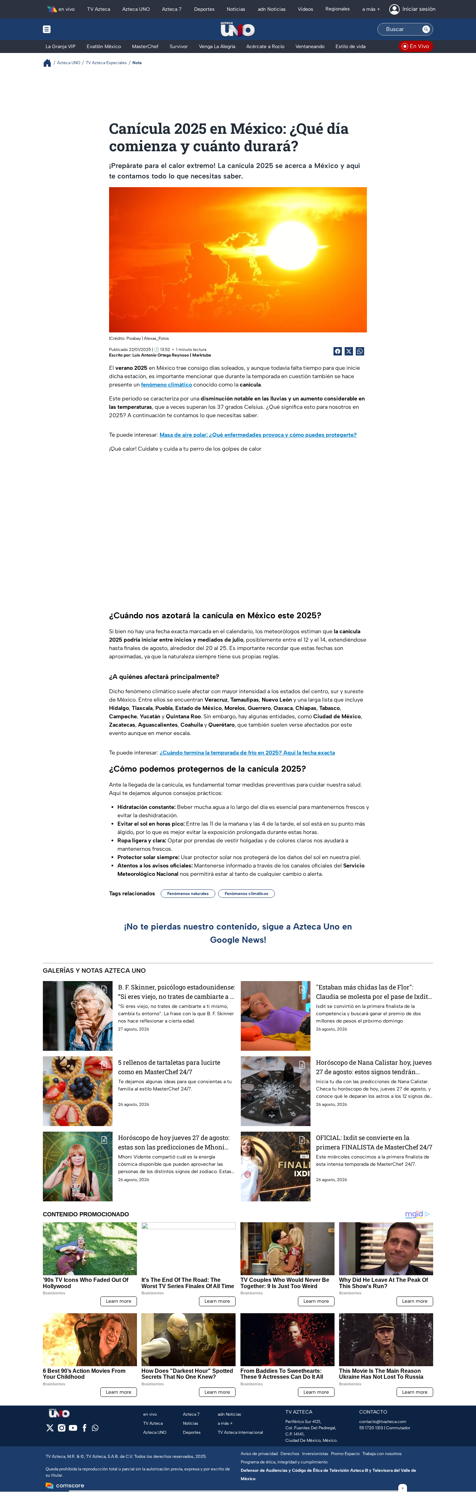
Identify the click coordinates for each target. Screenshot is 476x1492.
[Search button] (426, 29)
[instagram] (61, 1430)
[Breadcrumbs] (50, 63)
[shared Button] (360, 351)
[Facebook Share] (337, 351)
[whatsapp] (95, 1429)
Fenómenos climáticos (246, 893)
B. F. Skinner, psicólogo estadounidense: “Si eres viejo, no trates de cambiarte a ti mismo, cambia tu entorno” (176, 992)
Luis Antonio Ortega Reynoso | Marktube (171, 355)
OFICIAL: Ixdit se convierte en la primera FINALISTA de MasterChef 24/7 (374, 1142)
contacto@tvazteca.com (382, 1421)
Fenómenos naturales (188, 893)
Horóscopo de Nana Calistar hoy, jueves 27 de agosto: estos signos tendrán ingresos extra (374, 1067)
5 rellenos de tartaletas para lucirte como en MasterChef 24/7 (169, 1067)
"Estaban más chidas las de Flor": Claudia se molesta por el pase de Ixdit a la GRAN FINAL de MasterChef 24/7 (374, 992)
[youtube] (73, 1430)
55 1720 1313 (371, 1427)
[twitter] (50, 1430)
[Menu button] (71, 29)
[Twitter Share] (349, 351)
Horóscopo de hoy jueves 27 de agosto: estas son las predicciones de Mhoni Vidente (174, 1142)
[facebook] (84, 1430)
